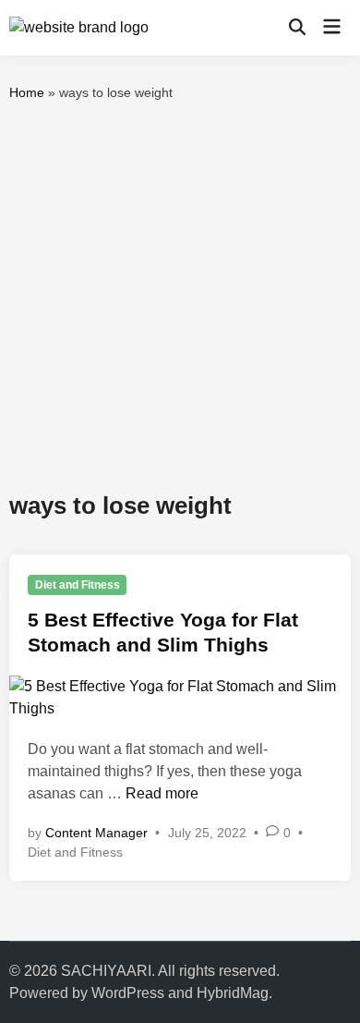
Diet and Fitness (77, 584)
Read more (162, 793)
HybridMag (233, 993)
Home (26, 92)
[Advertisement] (180, 296)
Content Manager (96, 832)
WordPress (127, 993)
